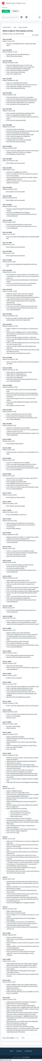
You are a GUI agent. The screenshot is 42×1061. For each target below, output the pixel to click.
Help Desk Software (17, 1057)
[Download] (17, 548)
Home (11, 1051)
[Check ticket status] (26, 17)
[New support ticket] (21, 17)
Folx (15, 27)
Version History (22, 27)
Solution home (7, 27)
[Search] (17, 17)
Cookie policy (28, 1051)
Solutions (19, 1051)
